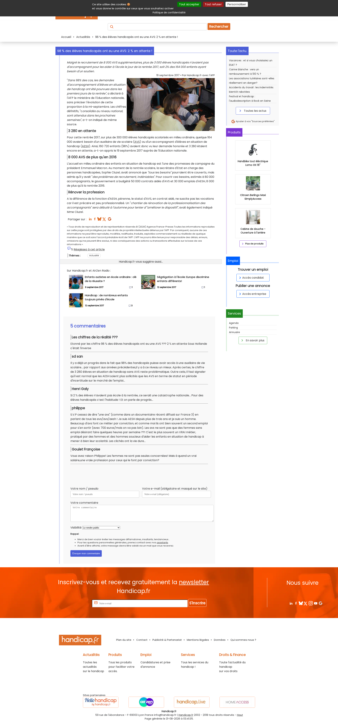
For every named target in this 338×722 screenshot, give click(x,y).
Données (220, 640)
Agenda (234, 323)
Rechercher (219, 26)
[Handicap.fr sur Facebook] (296, 603)
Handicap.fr (186, 715)
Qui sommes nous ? (243, 640)
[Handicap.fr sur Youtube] (316, 603)
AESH (85, 146)
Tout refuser (213, 4)
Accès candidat (253, 278)
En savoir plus (254, 340)
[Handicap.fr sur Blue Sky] (301, 603)
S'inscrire (197, 603)
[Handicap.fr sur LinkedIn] (291, 603)
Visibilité (76, 528)
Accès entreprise (254, 294)
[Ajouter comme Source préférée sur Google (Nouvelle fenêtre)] (320, 603)
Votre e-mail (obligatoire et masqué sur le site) (174, 489)
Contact (142, 640)
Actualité (94, 255)
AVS (137, 142)
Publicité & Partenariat (167, 640)
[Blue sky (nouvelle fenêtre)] (99, 220)
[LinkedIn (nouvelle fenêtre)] (90, 220)
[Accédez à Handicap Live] (191, 702)
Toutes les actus (254, 111)
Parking (233, 327)
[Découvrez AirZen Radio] (146, 702)
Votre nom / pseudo (84, 489)
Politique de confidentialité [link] (169, 12)
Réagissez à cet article (89, 249)
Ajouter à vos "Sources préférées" (255, 121)
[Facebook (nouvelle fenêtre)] (95, 220)
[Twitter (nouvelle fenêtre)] (104, 220)
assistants (162, 542)
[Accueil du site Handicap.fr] (80, 641)
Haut (240, 715)
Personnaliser (236, 4)
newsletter (194, 582)
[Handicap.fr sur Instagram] (311, 603)
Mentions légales (198, 640)
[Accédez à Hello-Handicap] (100, 702)
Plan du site (123, 640)
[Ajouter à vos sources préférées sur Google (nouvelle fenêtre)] (110, 220)
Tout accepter (189, 4)
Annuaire (234, 332)
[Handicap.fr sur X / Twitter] (306, 603)
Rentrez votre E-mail (77, 603)
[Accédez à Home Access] (237, 702)
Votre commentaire (84, 503)
